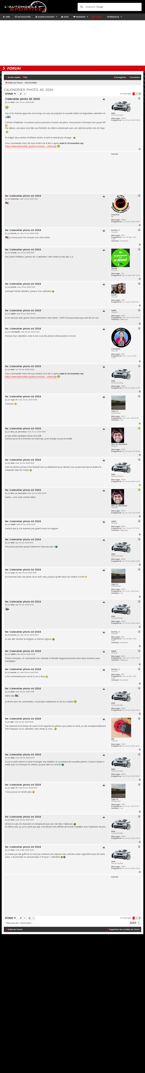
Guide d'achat (46, 17)
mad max (115, 215)
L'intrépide (116, 349)
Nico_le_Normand (119, 444)
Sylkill (113, 310)
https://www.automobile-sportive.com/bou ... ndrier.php (31, 146)
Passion (80, 17)
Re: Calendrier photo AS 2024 (23, 196)
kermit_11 (115, 230)
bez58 (113, 295)
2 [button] (136, 94)
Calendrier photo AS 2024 (28, 90)
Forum (98, 17)
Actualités (24, 17)
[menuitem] (24, 77)
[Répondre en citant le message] (104, 99)
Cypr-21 (114, 411)
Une (7, 17)
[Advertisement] (72, 43)
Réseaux (114, 17)
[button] (139, 93)
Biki (112, 739)
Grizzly (114, 268)
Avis (66, 17)
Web (113, 113)
